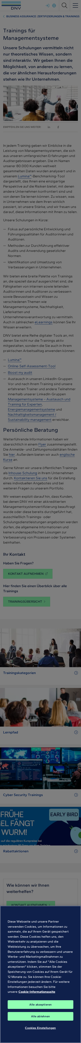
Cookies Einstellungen (40, 1028)
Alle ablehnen (40, 1016)
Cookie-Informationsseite (36, 992)
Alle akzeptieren (40, 1004)
